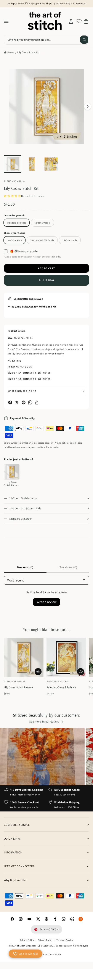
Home (10, 52)
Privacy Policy (45, 940)
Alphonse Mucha (14, 181)
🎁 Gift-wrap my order (24, 251)
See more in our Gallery (44, 721)
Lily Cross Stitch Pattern (18, 687)
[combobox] (46, 40)
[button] (6, 21)
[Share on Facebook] (10, 402)
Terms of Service (64, 940)
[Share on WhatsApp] (30, 402)
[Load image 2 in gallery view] (31, 164)
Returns (71, 794)
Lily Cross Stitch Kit (28, 52)
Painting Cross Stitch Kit (61, 687)
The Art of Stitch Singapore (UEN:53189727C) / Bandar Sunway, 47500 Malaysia (48, 945)
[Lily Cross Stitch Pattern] (11, 472)
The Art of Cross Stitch (49, 954)
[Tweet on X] (16, 402)
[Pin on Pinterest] (23, 402)
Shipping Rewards (75, 3)
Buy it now (46, 280)
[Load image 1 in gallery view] (12, 164)
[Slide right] (87, 106)
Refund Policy (27, 940)
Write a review (46, 602)
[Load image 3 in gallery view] (51, 164)
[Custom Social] (81, 919)
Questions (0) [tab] (68, 567)
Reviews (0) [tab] (25, 567)
